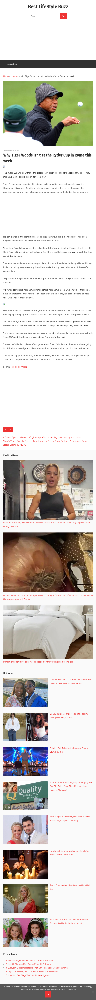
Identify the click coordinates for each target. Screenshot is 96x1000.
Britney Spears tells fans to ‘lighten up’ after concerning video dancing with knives (43, 437)
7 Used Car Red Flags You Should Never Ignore (28, 975)
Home (6, 76)
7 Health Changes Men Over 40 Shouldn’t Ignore (28, 964)
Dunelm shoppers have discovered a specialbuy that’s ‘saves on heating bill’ (38, 661)
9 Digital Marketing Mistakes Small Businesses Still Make (32, 971)
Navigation (12, 64)
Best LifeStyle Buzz (48, 6)
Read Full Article (19, 366)
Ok (48, 994)
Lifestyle (14, 76)
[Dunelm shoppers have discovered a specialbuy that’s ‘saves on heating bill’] (48, 658)
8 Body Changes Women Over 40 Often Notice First (29, 960)
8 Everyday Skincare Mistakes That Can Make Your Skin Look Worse (37, 967)
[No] (93, 991)
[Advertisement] (48, 38)
